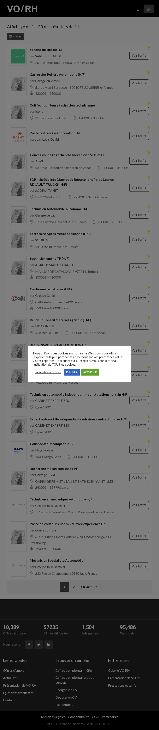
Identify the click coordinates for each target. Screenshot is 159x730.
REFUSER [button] (71, 372)
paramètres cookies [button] (47, 372)
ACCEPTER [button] (90, 372)
